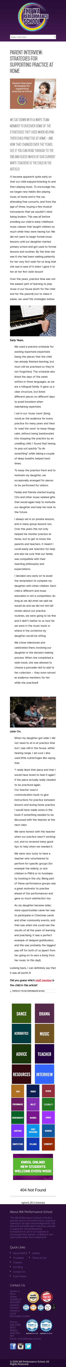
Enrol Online (20, 1276)
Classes (17, 1262)
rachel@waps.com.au (29, 1338)
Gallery (36, 1253)
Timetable (18, 1258)
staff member (43, 980)
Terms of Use (39, 1258)
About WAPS (20, 1253)
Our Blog (18, 1267)
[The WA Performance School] (33, 31)
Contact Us (19, 1271)
